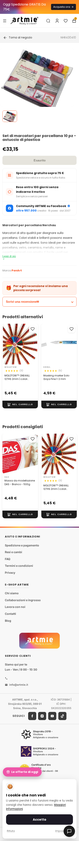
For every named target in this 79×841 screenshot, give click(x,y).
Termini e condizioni (19, 565)
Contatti (10, 613)
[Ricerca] (48, 20)
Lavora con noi (15, 607)
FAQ (7, 559)
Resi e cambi (13, 552)
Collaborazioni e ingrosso (23, 600)
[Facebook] (32, 716)
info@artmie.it (18, 684)
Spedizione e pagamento (22, 545)
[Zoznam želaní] (66, 21)
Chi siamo (12, 593)
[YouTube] (52, 716)
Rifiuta (11, 831)
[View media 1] (9, 116)
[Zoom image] (37, 88)
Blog (8, 620)
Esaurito (40, 160)
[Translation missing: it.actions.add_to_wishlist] (32, 329)
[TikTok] (62, 716)
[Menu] (4, 20)
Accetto (39, 819)
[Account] (57, 20)
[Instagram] (42, 716)
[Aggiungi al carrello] (20, 404)
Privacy (10, 572)
